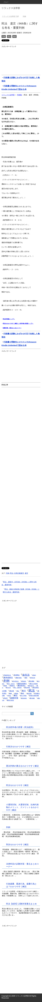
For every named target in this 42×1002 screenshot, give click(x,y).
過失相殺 (32, 698)
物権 (10, 693)
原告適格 (31, 681)
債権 (26, 677)
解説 (15, 695)
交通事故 (17, 675)
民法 (9, 36)
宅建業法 (12, 685)
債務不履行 (19, 677)
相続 (14, 36)
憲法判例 (27, 687)
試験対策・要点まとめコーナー (12, 328)
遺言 (26, 573)
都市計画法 (10, 700)
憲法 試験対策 (18, 687)
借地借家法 (8, 678)
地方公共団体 (34, 683)
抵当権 (12, 691)
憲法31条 (8, 687)
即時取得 (24, 681)
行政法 (9, 695)
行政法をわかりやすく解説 (18, 746)
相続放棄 (29, 693)
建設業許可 (31, 685)
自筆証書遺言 (19, 573)
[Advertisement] (17, 60)
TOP (10, 16)
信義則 (34, 675)
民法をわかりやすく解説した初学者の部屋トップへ (18, 323)
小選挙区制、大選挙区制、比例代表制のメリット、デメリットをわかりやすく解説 (22, 807)
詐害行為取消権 (34, 695)
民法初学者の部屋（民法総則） (20, 727)
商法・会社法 (11, 683)
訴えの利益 (23, 695)
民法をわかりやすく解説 (17, 785)
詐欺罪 (6, 698)
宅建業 (5, 685)
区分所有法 (15, 681)
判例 (3, 36)
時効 (18, 691)
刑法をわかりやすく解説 (17, 844)
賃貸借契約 (24, 698)
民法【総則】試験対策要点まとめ (21, 904)
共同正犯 (32, 677)
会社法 (26, 674)
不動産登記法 (7, 675)
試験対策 (14, 698)
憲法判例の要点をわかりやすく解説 (22, 766)
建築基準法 (21, 685)
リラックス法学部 (11, 8)
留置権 (16, 693)
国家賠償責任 (22, 683)
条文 (24, 691)
